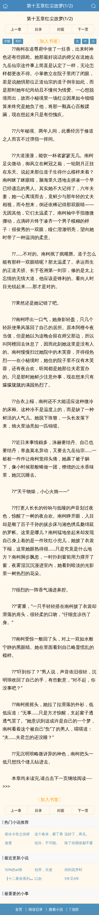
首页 (18, 909)
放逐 (8, 842)
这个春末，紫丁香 (49, 834)
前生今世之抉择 (17, 834)
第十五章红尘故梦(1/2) (50, 6)
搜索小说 (56, 909)
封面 (60, 29)
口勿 (38, 878)
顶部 (75, 909)
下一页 (83, 29)
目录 (38, 29)
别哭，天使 (43, 869)
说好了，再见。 (76, 834)
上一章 (16, 29)
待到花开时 (73, 869)
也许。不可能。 (47, 842)
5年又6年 (71, 878)
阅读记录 (35, 909)
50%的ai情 (13, 869)
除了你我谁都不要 (78, 842)
